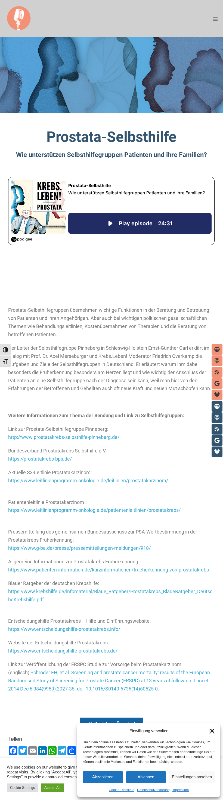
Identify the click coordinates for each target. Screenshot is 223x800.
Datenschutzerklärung (153, 790)
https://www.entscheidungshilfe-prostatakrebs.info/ (64, 629)
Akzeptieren (102, 777)
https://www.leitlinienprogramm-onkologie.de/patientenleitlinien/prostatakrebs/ (94, 510)
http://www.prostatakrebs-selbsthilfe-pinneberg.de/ (63, 437)
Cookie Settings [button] (22, 788)
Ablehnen (146, 777)
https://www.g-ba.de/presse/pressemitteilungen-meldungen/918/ (79, 548)
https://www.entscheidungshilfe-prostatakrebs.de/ (62, 651)
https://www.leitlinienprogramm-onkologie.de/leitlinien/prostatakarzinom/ (88, 480)
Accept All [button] (52, 788)
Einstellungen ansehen (192, 777)
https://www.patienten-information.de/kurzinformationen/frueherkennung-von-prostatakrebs (108, 570)
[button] (212, 731)
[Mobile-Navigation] (215, 19)
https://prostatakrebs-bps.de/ (40, 459)
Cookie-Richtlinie (121, 790)
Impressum (180, 790)
